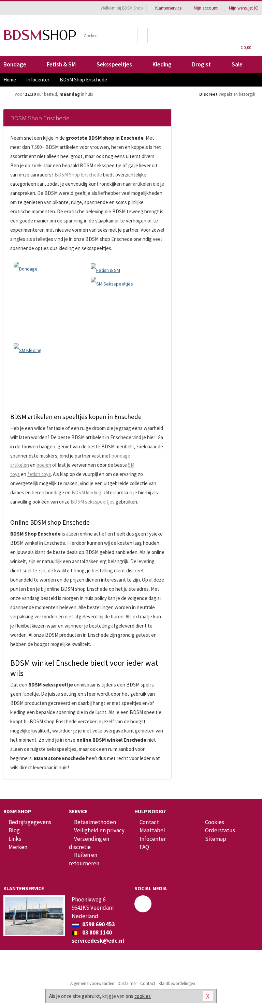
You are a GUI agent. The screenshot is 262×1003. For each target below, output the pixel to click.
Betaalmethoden (95, 822)
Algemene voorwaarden (92, 983)
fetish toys (39, 474)
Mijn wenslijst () (243, 8)
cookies (142, 996)
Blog (14, 830)
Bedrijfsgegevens (30, 822)
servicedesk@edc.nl (98, 940)
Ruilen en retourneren (84, 859)
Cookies (214, 822)
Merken (18, 847)
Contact (149, 822)
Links (15, 839)
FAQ (144, 847)
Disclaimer (127, 983)
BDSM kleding (86, 492)
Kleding (162, 64)
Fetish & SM (61, 64)
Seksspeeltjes (114, 64)
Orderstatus (220, 830)
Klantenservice (168, 8)
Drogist (201, 64)
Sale (237, 64)
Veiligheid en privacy (99, 830)
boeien (44, 465)
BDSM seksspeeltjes (93, 501)
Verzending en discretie (89, 843)
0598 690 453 (98, 924)
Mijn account (206, 8)
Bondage (14, 64)
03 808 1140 (96, 932)
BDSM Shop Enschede (78, 174)
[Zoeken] (142, 35)
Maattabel (152, 830)
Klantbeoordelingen (177, 983)
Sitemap (215, 839)
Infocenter (153, 839)
